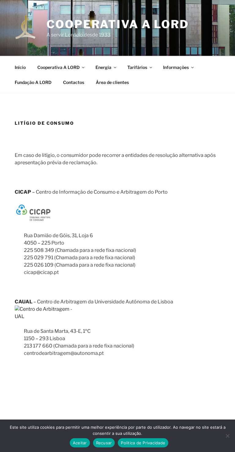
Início (20, 67)
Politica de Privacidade (143, 442)
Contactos (73, 82)
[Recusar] (227, 436)
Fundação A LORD (33, 82)
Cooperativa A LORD (118, 24)
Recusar (104, 442)
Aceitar (80, 442)
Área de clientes (112, 82)
